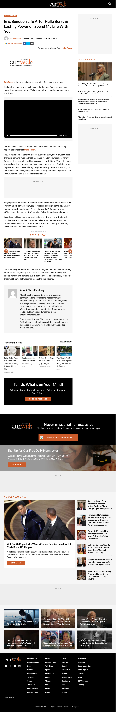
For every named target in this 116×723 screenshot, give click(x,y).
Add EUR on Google (14, 43)
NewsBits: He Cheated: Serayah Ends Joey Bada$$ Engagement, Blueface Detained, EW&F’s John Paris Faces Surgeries (53, 256)
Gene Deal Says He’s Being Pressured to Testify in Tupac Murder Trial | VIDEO (99, 575)
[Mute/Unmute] (69, 135)
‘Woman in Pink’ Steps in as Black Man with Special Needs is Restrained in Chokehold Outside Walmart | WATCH (93, 102)
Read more (18, 563)
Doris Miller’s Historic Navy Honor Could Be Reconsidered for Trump (93, 643)
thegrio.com (29, 150)
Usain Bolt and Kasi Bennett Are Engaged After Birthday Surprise (57, 644)
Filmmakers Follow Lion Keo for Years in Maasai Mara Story (95, 118)
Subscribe (17, 465)
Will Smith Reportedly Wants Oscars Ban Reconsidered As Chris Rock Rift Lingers (12, 254)
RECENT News (38, 235)
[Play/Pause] (7, 135)
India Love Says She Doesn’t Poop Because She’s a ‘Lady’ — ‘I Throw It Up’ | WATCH (21, 643)
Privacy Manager (9, 697)
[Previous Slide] (6, 251)
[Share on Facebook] (24, 43)
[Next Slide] (70, 251)
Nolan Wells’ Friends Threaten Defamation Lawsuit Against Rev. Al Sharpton (93, 621)
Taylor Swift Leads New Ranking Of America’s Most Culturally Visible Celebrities (98, 535)
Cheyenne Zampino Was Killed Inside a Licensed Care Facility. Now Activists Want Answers (57, 621)
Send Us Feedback (38, 399)
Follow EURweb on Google (59, 438)
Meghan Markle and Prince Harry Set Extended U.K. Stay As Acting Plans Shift (100, 562)
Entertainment (10, 15)
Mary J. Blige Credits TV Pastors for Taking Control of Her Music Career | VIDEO (93, 85)
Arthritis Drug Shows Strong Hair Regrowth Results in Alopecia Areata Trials (93, 93)
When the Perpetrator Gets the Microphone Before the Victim (93, 110)
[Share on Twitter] (28, 43)
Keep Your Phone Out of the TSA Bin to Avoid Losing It (21, 623)
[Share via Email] (32, 43)
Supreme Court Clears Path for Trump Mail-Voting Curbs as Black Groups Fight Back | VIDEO (32, 255)
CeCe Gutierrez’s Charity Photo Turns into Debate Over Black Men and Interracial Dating (99, 549)
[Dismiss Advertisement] (7, 102)
